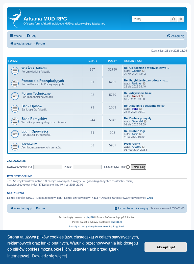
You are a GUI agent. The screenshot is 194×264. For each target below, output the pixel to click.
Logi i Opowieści (34, 131)
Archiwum (29, 144)
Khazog (136, 146)
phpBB (90, 217)
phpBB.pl (116, 222)
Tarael (136, 96)
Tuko (135, 108)
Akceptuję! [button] (165, 247)
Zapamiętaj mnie (116, 166)
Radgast (137, 83)
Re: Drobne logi (134, 131)
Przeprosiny (132, 143)
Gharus (136, 70)
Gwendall (137, 121)
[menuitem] (31, 36)
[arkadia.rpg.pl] (15, 18)
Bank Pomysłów (34, 119)
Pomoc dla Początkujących (42, 81)
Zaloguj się (16, 160)
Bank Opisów (31, 106)
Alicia (135, 134)
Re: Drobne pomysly (137, 118)
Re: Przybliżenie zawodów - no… (146, 80)
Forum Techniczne (36, 93)
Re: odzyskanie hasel (138, 93)
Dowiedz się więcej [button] (49, 256)
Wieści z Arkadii (34, 68)
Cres (150, 197)
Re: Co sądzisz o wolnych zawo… (146, 67)
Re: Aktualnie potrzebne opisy (144, 105)
